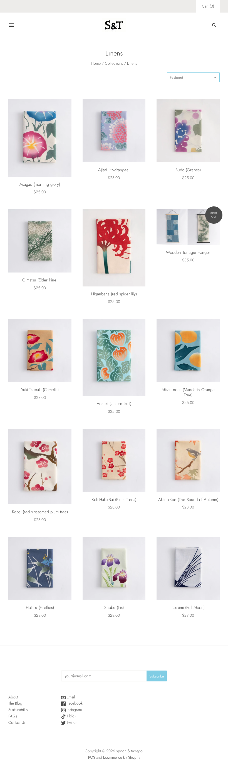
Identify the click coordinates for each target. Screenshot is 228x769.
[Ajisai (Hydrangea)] (114, 130)
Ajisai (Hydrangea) (114, 170)
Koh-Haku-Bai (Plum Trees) (114, 499)
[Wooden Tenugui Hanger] (188, 227)
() (208, 6)
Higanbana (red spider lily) (114, 294)
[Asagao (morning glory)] (39, 138)
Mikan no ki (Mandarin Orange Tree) (188, 392)
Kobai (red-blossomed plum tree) (40, 512)
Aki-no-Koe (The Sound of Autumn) (188, 499)
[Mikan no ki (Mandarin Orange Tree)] (188, 350)
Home (96, 63)
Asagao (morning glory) (39, 184)
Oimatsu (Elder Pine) (40, 280)
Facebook (74, 703)
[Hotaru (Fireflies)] (39, 568)
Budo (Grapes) (188, 170)
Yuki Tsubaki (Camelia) (40, 390)
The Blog (15, 703)
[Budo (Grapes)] (188, 130)
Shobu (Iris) (114, 607)
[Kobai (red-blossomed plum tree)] (39, 466)
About (13, 697)
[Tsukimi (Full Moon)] (188, 568)
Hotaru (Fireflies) (40, 607)
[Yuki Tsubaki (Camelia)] (39, 350)
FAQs (12, 716)
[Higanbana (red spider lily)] (114, 247)
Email (70, 697)
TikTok (71, 716)
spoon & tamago (129, 751)
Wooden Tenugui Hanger (188, 252)
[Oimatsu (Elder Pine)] (39, 241)
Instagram (74, 709)
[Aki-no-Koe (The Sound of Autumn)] (188, 460)
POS (91, 757)
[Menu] (11, 25)
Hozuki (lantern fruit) (113, 404)
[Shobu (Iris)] (114, 568)
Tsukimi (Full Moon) (188, 607)
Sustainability (18, 709)
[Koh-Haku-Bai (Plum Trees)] (114, 460)
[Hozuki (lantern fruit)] (114, 357)
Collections (114, 63)
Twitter (71, 722)
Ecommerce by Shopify (121, 757)
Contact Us (17, 722)
